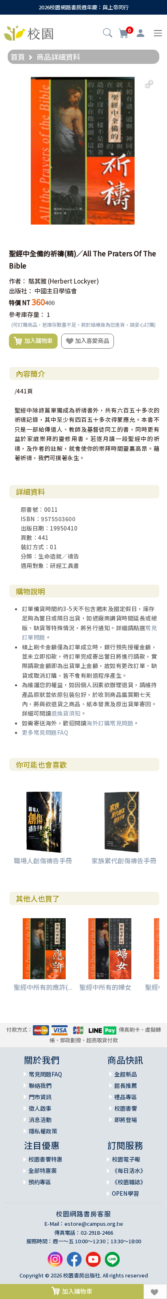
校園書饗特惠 (45, 1159)
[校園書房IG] (55, 1262)
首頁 (18, 56)
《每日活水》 (129, 1170)
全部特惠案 (42, 1170)
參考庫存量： (27, 314)
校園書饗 (125, 1108)
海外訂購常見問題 (109, 723)
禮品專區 (125, 1097)
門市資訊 (40, 1097)
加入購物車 (37, 340)
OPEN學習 (125, 1193)
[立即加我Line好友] (112, 1262)
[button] (108, 34)
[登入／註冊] (140, 33)
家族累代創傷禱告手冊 (124, 860)
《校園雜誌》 (129, 1182)
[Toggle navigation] (158, 33)
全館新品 (125, 1074)
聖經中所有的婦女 (105, 987)
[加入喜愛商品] (155, 1291)
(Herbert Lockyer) (73, 281)
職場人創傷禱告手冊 (43, 860)
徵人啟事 (40, 1108)
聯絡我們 (40, 1085)
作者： (18, 281)
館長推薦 (125, 1085)
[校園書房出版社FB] (74, 1262)
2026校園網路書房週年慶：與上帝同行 (84, 7)
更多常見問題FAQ (45, 732)
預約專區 (39, 1182)
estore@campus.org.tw (93, 1223)
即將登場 (125, 1120)
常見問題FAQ (45, 1074)
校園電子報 (126, 1159)
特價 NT (19, 302)
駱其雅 (37, 281)
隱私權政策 (43, 1131)
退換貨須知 (66, 713)
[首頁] (28, 32)
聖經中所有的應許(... (43, 987)
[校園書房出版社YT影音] (93, 1262)
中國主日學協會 (55, 290)
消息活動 (40, 1120)
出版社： (21, 290)
